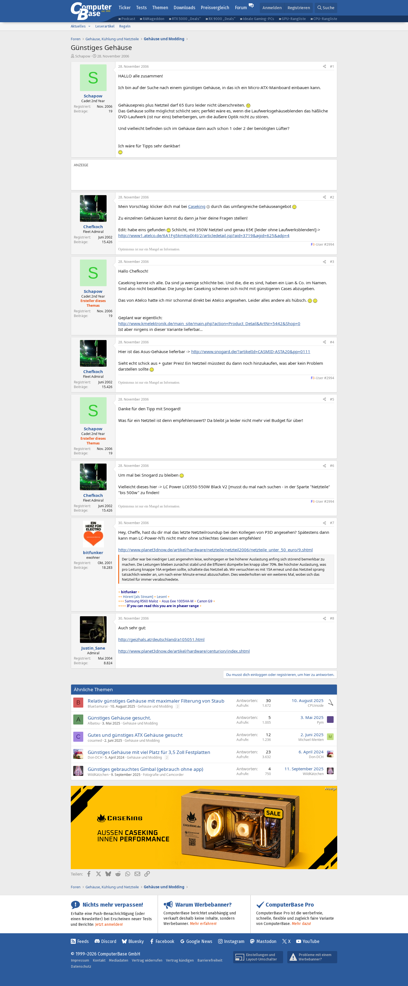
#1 (332, 66)
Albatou (94, 723)
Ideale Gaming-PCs (258, 19)
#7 (332, 522)
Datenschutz (81, 966)
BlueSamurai (98, 706)
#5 (332, 399)
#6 (332, 465)
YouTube (311, 941)
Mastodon (266, 941)
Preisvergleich (215, 7)
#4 (332, 342)
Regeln (124, 26)
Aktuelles (78, 26)
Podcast (128, 19)
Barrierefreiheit (209, 960)
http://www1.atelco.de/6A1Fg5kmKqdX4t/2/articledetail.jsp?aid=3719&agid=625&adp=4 (203, 235)
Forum (241, 7)
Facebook (164, 941)
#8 (332, 618)
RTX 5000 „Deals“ (186, 19)
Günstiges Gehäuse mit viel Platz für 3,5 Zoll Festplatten (149, 752)
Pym (320, 722)
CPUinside (316, 705)
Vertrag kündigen (180, 960)
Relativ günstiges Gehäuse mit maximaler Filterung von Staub (156, 701)
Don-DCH (95, 757)
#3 (332, 261)
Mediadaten (118, 960)
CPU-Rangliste (325, 19)
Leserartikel (105, 26)
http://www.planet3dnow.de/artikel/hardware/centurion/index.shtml (184, 651)
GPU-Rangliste (294, 19)
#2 (332, 197)
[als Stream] (143, 596)
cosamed (95, 740)
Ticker (125, 7)
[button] (89, 26)
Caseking (196, 206)
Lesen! (162, 596)
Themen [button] (160, 7)
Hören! (128, 596)
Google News (199, 941)
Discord (108, 941)
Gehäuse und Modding (155, 706)
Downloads (184, 7)
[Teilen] (324, 67)
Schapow (82, 56)
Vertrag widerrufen (147, 960)
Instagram (234, 941)
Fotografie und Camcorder (163, 774)
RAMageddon (153, 19)
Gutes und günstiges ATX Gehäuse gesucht (135, 735)
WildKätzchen (98, 774)
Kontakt (99, 960)
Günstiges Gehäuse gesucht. (119, 718)
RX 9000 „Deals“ (221, 19)
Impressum (80, 960)
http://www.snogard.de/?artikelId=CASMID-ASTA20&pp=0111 (250, 351)
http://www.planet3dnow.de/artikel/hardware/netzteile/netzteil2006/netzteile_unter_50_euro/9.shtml (215, 549)
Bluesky (136, 941)
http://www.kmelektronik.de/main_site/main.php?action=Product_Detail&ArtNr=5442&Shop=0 (209, 323)
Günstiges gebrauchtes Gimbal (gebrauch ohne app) (145, 769)
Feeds (83, 941)
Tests (141, 7)
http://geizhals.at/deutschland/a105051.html (161, 639)
